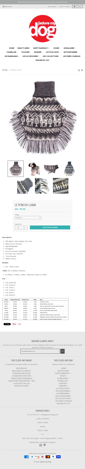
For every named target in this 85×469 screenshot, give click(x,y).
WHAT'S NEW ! (63, 371)
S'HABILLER (63, 381)
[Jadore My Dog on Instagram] (79, 70)
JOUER (63, 376)
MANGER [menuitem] (37, 52)
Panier (78, 6)
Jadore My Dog (45, 462)
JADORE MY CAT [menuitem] (42, 60)
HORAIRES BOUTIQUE (22, 373)
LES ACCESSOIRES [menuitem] (30, 56)
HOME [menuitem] (11, 48)
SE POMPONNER (63, 391)
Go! (62, 351)
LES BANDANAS (62, 393)
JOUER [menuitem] (56, 48)
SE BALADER (62, 378)
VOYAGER (63, 383)
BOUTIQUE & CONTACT (21, 371)
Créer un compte (64, 6)
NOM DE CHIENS (22, 386)
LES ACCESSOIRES (62, 396)
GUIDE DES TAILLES (21, 383)
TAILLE (17, 215)
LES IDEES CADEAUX (63, 401)
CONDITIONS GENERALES (21, 378)
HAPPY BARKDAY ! (63, 373)
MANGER (63, 386)
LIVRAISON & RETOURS (21, 376)
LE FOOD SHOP (62, 388)
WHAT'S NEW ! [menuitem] (23, 48)
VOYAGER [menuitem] (25, 52)
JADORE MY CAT (63, 404)
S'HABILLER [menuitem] (12, 52)
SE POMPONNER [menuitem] (70, 52)
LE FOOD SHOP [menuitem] (52, 52)
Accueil (5, 70)
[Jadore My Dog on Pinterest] (82, 70)
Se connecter (52, 6)
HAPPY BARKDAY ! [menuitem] (41, 48)
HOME (63, 368)
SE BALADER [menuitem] (69, 48)
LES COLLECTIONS (62, 398)
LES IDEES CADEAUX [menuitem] (71, 56)
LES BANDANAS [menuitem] (11, 56)
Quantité (18, 224)
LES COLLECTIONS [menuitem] (51, 56)
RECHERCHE (21, 368)
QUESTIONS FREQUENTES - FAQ (21, 381)
